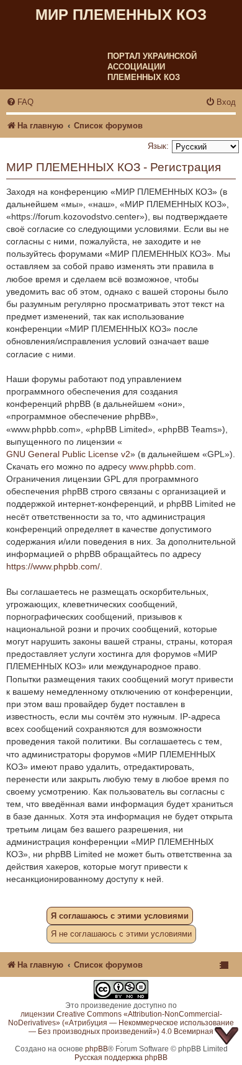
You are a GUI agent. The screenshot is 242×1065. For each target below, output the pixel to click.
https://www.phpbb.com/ (53, 566)
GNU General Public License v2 (68, 454)
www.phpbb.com (161, 466)
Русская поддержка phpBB (121, 1057)
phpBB (96, 1049)
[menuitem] (20, 102)
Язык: (158, 146)
